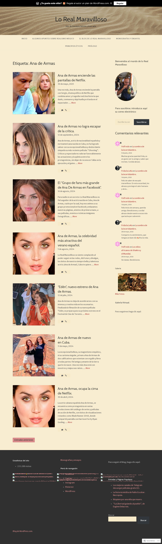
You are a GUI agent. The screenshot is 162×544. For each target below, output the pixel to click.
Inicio (24, 39)
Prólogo (92, 46)
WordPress (70, 491)
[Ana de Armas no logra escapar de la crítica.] (65, 170)
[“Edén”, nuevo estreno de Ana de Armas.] (65, 321)
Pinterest (69, 487)
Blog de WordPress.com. (23, 531)
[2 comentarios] (62, 110)
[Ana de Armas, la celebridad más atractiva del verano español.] (65, 272)
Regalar (120, 3)
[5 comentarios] (62, 321)
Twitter (68, 478)
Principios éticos (74, 46)
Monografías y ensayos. (128, 39)
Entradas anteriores (23, 440)
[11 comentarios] (62, 272)
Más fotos (119, 294)
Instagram (70, 482)
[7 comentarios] (62, 375)
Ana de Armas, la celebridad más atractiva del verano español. (77, 240)
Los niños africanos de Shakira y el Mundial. (131, 250)
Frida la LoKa (126, 171)
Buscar (111, 515)
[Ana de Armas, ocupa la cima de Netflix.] (65, 430)
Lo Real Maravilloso (81, 19)
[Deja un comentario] (62, 224)
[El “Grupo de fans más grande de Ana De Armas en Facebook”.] (65, 224)
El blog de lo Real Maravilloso (95, 39)
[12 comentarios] (62, 430)
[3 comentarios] (62, 170)
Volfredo (125, 146)
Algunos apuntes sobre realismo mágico (53, 39)
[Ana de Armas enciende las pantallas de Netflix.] (65, 110)
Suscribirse (141, 122)
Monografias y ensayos (70, 460)
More (73, 102)
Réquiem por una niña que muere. (127, 499)
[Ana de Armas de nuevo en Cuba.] (65, 375)
